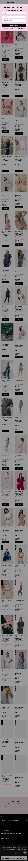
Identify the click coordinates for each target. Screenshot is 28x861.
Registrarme (14, 25)
